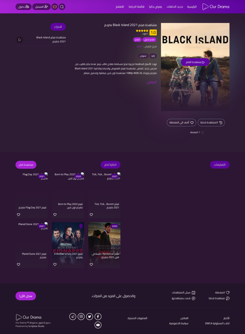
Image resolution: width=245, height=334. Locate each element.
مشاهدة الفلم (194, 62)
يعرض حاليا (155, 6)
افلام (137, 39)
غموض (143, 56)
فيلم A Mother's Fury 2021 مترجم (68, 255)
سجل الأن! (25, 296)
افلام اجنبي (149, 39)
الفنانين (184, 318)
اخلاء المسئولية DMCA (217, 323)
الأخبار (226, 318)
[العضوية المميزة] (54, 6)
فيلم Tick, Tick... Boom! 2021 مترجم (107, 206)
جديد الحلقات (175, 6)
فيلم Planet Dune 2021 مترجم (34, 255)
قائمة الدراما (136, 6)
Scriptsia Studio (36, 326)
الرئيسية (192, 6)
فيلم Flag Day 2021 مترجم (32, 207)
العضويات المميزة (137, 318)
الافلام (120, 6)
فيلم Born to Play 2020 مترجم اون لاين (70, 206)
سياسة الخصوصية (178, 323)
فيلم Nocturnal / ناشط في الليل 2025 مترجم (105, 255)
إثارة (153, 56)
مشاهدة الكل (26, 164)
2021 (139, 46)
